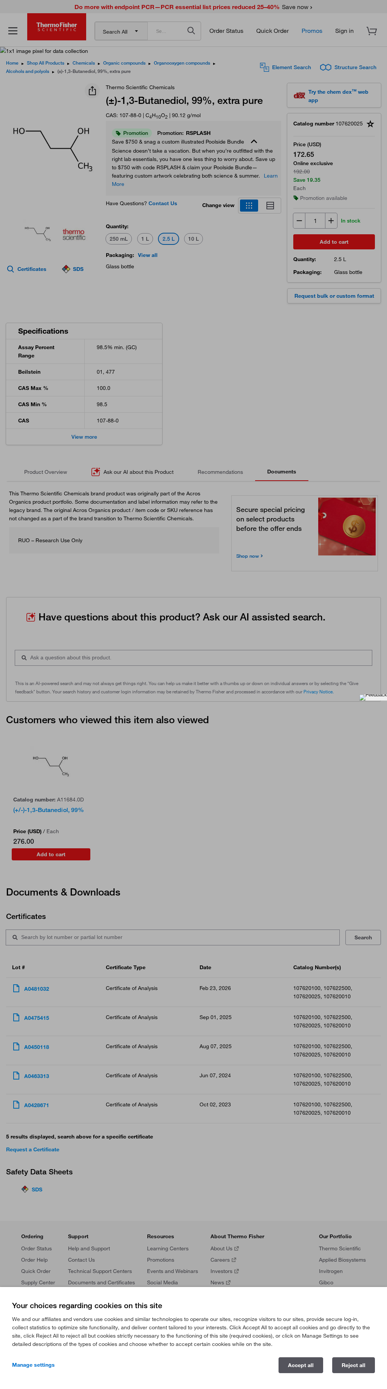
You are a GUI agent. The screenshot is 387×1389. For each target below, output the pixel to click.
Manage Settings (33, 1364)
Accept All (301, 1365)
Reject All (353, 1365)
